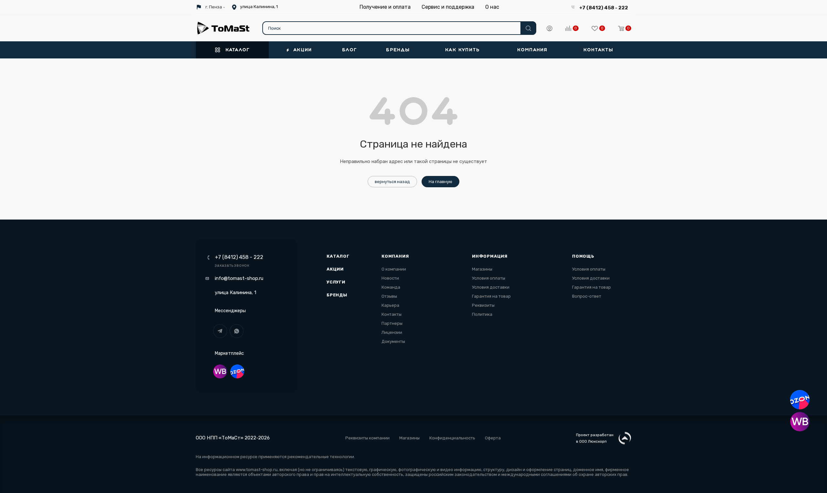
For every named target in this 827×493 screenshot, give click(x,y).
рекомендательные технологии (321, 456)
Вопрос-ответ (586, 296)
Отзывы (389, 296)
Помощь (583, 256)
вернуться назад (392, 181)
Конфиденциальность (452, 438)
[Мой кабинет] (549, 29)
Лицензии (392, 332)
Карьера (390, 305)
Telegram (220, 331)
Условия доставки (490, 287)
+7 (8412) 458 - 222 (603, 8)
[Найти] (528, 28)
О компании (394, 269)
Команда (391, 287)
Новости (390, 278)
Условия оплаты (488, 278)
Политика (482, 314)
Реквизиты (483, 305)
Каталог (338, 256)
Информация (490, 256)
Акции (335, 269)
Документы (393, 341)
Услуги (336, 282)
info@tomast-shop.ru (239, 278)
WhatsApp (237, 331)
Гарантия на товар (491, 296)
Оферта (493, 438)
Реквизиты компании (367, 438)
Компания (395, 256)
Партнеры (392, 323)
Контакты (392, 314)
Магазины (482, 269)
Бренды (337, 295)
